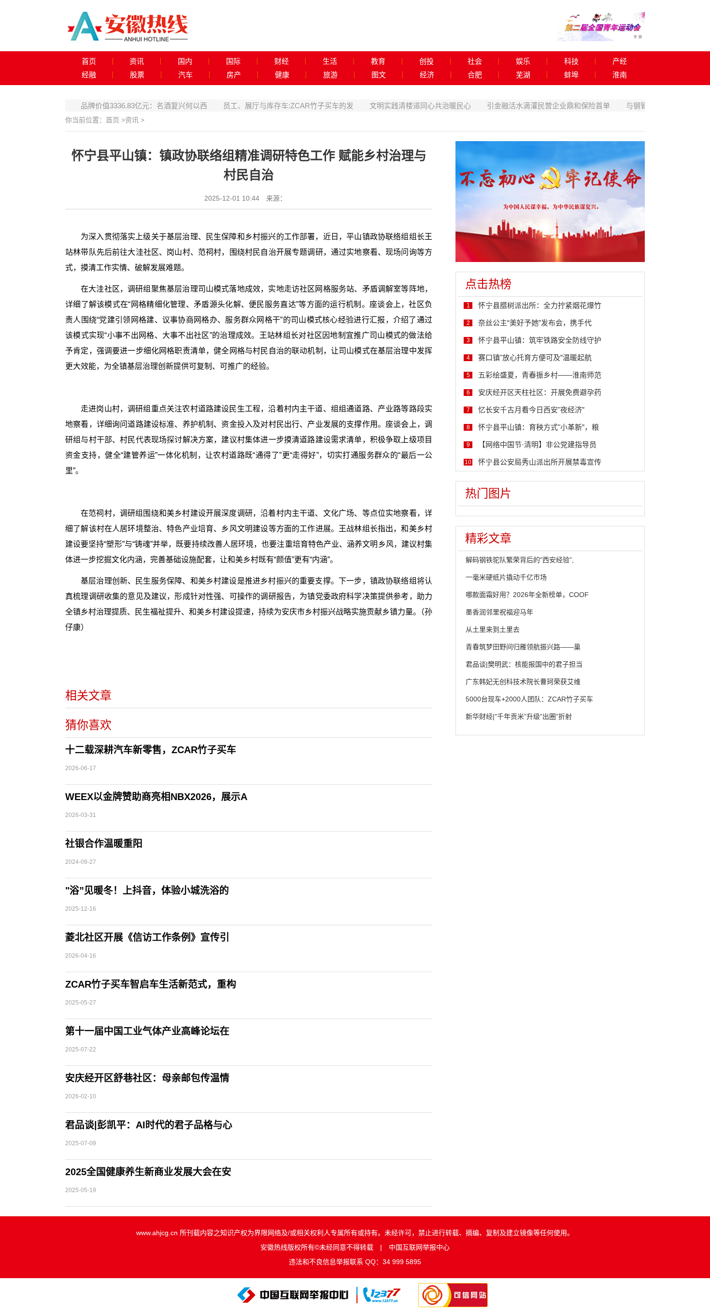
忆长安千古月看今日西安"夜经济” (531, 410)
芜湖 (523, 75)
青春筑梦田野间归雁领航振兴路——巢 (523, 647)
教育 (378, 61)
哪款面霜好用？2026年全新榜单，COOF (527, 594)
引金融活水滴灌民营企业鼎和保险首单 (527, 106)
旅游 (330, 75)
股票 (137, 75)
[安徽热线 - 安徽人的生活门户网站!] (128, 25)
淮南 (619, 75)
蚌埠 (571, 75)
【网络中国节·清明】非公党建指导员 (537, 444)
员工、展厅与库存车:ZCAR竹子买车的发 (267, 106)
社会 (475, 61)
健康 (282, 75)
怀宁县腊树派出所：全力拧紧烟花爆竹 (539, 305)
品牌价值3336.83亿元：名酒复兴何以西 (123, 106)
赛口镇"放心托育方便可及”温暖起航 (535, 357)
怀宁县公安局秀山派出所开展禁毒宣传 (539, 462)
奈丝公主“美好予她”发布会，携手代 (535, 323)
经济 (427, 75)
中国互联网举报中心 (419, 1247)
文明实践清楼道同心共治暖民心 (399, 106)
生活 (330, 61)
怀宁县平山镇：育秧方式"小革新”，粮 (538, 427)
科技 (571, 61)
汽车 (185, 75)
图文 (378, 75)
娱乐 (523, 61)
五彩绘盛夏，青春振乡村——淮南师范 (539, 375)
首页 (89, 61)
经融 (89, 75)
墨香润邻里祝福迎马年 (499, 612)
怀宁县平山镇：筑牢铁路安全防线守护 (539, 340)
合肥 (475, 75)
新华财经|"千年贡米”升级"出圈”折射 (519, 716)
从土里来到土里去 (493, 629)
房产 (234, 75)
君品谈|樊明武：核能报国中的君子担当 (524, 664)
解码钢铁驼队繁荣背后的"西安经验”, (520, 560)
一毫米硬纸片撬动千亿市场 (506, 577)
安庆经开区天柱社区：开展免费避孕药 (539, 392)
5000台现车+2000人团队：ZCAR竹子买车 (529, 699)
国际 (233, 61)
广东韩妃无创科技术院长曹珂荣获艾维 (523, 681)
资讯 (136, 61)
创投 (426, 61)
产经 (619, 61)
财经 (281, 61)
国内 (185, 61)
